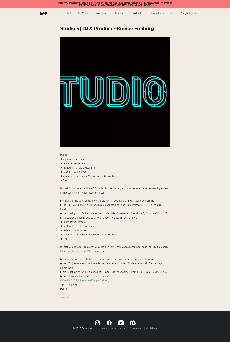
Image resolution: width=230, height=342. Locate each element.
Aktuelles (138, 13)
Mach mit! (120, 13)
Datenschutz (136, 328)
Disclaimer (151, 328)
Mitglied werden (190, 13)
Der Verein (83, 13)
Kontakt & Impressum (162, 13)
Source (64, 297)
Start (68, 13)
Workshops (102, 13)
